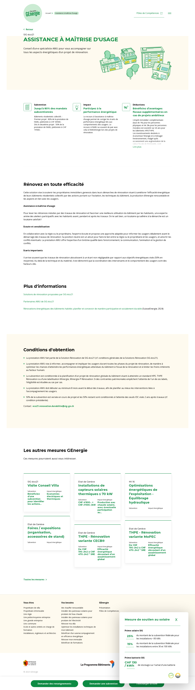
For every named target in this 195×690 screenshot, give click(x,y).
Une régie (27, 614)
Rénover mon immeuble (71, 639)
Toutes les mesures (33, 579)
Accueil (48, 13)
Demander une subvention (104, 683)
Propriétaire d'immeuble (33, 611)
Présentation (104, 607)
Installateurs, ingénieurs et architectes (39, 633)
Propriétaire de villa (31, 607)
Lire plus (137, 146)
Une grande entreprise (33, 620)
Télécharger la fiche (146, 683)
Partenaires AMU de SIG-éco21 (38, 301)
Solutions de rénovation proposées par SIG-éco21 (48, 294)
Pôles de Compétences (147, 13)
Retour (29, 29)
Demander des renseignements (54, 683)
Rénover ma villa (68, 623)
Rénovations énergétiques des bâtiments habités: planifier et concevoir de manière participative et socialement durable (82, 308)
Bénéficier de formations (72, 642)
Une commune (29, 623)
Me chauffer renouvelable (72, 607)
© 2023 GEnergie (30, 672)
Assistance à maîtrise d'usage (66, 13)
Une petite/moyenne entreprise (36, 617)
